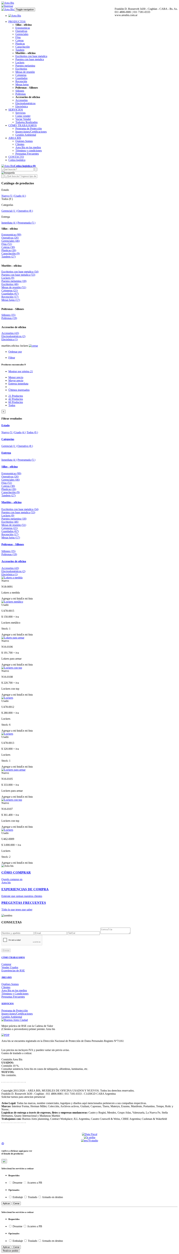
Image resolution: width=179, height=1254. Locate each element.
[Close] (4, 1161)
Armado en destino (52, 1197)
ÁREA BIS (6, 977)
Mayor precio (15, 380)
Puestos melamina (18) (13, 281)
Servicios (20, 112)
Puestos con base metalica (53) (18, 274)
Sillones (19, 90)
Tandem (19, 49)
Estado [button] (5, 425)
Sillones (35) (8, 314)
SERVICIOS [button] (15, 109)
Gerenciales (21, 34)
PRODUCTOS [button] (17, 21)
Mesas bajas (22, 84)
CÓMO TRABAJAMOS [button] (22, 125)
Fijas (18, 37)
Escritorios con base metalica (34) (19, 271)
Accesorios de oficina (13, 327)
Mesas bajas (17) (10, 299)
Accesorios (21, 100)
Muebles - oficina (11, 265)
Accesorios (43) (10, 333)
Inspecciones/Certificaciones (31, 131)
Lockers (19, 62)
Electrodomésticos (25, 103)
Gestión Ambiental (25, 134)
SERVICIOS (7, 1003)
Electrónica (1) (9, 339)
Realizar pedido (10, 1250)
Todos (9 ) (32, 432)
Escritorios (21, 68)
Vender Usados (9, 967)
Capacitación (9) (10, 253)
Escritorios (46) (9, 284)
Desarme (17, 1182)
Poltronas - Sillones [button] (12, 544)
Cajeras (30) (8, 247)
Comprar (6, 964)
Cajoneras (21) (9, 290)
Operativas (21, 31)
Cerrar (16, 1203)
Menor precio (15, 377)
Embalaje (18, 1197)
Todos (11, 405)
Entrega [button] (6, 452)
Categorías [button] (7, 439)
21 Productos (15, 395)
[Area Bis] (7, 2)
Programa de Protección (28, 128)
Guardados (21, 78)
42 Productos (15, 398)
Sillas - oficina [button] (9, 466)
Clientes (19, 144)
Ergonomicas (22, 27)
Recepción (21, 81)
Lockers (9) (7, 277)
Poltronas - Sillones (12, 309)
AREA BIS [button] (14, 137)
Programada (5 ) (26, 222)
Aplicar (6, 1203)
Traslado (32, 1197)
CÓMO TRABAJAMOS (13, 957)
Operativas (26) (10, 237)
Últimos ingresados (19, 389)
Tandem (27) (8, 256)
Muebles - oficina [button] (11, 502)
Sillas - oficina (9, 228)
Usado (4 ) (20, 195)
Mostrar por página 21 (20, 371)
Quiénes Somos (10, 984)
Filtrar (11, 357)
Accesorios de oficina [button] (13, 561)
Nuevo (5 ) (7, 195)
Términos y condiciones (28, 150)
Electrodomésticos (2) (13, 336)
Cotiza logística (16, 159)
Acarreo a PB (34, 1182)
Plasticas (20, 43)
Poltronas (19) (9, 318)
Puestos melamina (25, 65)
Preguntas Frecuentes (27, 153)
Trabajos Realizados (26, 122)
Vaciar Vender (23, 119)
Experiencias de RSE (13, 970)
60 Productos (15, 402)
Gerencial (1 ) (9, 210)
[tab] (89, 425)
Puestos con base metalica (29, 59)
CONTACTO (16, 156)
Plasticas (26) (8, 250)
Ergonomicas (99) (11, 234)
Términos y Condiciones (14, 993)
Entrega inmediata (18, 383)
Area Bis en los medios (28, 147)
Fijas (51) (6, 244)
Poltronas (20, 93)
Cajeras (19, 40)
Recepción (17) (9, 296)
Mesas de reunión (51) (13, 287)
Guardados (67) (10, 293)
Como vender (22, 115)
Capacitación (22, 46)
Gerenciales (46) (10, 240)
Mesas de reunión (25, 71)
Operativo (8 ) (25, 210)
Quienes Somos (24, 141)
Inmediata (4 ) (9, 222)
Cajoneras (20, 75)
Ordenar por (15, 351)
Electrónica (21, 106)
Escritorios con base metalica (31, 56)
